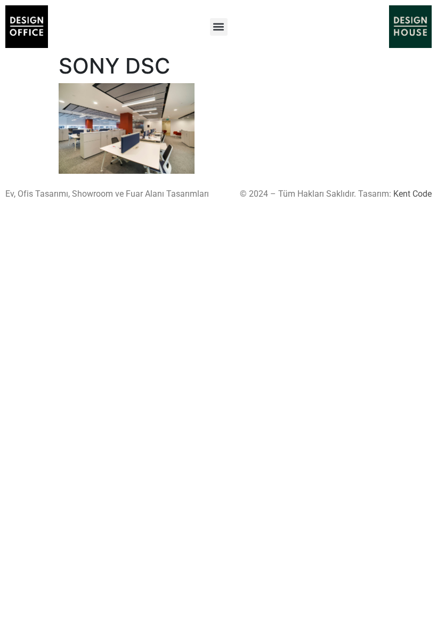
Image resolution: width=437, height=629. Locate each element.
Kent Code (412, 194)
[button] (219, 27)
